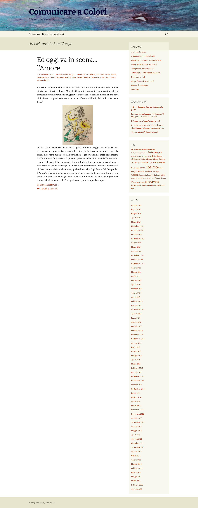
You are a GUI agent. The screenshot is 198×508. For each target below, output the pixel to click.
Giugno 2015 (136, 351)
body (133, 168)
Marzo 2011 (135, 480)
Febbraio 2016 (137, 330)
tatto (133, 188)
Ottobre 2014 (136, 384)
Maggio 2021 (136, 272)
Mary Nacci (106, 77)
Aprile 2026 (135, 218)
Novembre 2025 (137, 230)
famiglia (147, 171)
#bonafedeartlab (136, 156)
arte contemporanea (154, 162)
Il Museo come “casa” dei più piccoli (145, 121)
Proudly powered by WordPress (42, 502)
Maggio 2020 (136, 280)
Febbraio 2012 (137, 468)
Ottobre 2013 (136, 418)
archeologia (135, 162)
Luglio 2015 (135, 347)
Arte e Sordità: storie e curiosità (144, 64)
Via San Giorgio (43, 80)
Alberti (133, 159)
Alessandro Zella (103, 74)
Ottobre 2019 (136, 288)
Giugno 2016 (136, 322)
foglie (157, 171)
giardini (142, 175)
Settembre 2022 (137, 263)
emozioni (141, 171)
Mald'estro (96, 77)
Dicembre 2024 (137, 255)
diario (160, 168)
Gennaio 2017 (136, 305)
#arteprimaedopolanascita (139, 153)
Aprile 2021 (135, 276)
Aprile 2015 (135, 359)
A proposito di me (138, 52)
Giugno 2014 (136, 397)
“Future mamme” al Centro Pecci (144, 132)
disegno (134, 171)
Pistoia (142, 182)
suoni (162, 185)
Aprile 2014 (135, 401)
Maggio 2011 (136, 476)
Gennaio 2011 (136, 489)
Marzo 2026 (135, 222)
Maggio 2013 (136, 430)
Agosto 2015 (136, 343)
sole (158, 185)
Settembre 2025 (137, 238)
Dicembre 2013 (137, 410)
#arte (133, 149)
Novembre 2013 (137, 414)
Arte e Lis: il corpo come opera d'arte (146, 60)
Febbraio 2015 (137, 368)
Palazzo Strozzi (160, 178)
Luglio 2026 (135, 209)
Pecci (133, 182)
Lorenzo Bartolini (153, 175)
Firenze (152, 171)
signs (155, 185)
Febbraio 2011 (137, 485)
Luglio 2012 (135, 455)
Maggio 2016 (136, 326)
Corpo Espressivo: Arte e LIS (142, 81)
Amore (113, 74)
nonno (152, 178)
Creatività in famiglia (66, 74)
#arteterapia (154, 152)
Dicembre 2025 (137, 226)
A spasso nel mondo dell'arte (143, 56)
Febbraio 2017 (137, 301)
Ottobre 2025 (136, 234)
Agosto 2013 (136, 426)
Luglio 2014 (135, 393)
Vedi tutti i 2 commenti (48, 189)
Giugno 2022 (136, 268)
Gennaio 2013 (136, 439)
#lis (153, 156)
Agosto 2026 (136, 205)
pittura (148, 181)
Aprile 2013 (135, 435)
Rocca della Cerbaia (138, 185)
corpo (142, 167)
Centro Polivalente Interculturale (63, 77)
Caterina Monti (43, 77)
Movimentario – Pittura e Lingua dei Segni (46, 34)
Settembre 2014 (137, 389)
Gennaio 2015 (136, 372)
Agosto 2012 (136, 451)
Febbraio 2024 (137, 259)
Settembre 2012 (137, 447)
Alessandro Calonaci (87, 74)
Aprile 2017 (135, 297)
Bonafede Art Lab (138, 77)
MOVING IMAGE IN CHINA (143, 178)
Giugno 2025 (136, 243)
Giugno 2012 (136, 460)
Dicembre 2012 (137, 443)
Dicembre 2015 (137, 334)
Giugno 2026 (136, 213)
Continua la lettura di (48, 184)
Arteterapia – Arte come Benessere (145, 72)
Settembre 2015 (137, 339)
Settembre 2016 (137, 309)
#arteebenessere (150, 149)
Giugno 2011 (136, 472)
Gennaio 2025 (136, 251)
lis (146, 175)
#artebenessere (140, 149)
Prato (113, 77)
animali (138, 159)
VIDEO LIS (135, 89)
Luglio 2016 (135, 318)
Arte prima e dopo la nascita (142, 68)
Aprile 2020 (135, 284)
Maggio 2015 (136, 355)
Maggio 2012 (136, 464)
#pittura (158, 156)
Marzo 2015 (135, 364)
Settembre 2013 (137, 422)
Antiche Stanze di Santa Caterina (153, 159)
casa (137, 168)
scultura (149, 185)
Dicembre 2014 (137, 376)
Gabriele (135, 174)
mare (133, 178)
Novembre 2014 (137, 380)
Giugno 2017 (136, 293)
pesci (138, 182)
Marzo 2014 (135, 405)
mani (162, 174)
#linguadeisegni (146, 156)
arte (142, 162)
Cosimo (151, 167)
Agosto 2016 (136, 314)
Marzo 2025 (135, 247)
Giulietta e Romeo (84, 77)
